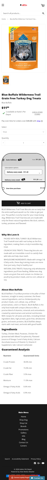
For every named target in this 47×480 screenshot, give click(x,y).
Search (7, 459)
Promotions (23, 429)
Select (4, 127)
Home (4, 19)
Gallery (23, 433)
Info (23, 436)
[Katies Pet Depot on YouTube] (43, 463)
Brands (23, 426)
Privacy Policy (36, 459)
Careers (23, 446)
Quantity (5, 138)
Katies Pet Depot (26, 469)
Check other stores (37, 113)
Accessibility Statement (20, 459)
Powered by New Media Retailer (22, 472)
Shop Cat (23, 423)
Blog (23, 439)
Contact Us (23, 442)
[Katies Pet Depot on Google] (38, 463)
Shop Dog (23, 420)
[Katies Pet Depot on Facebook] (35, 463)
